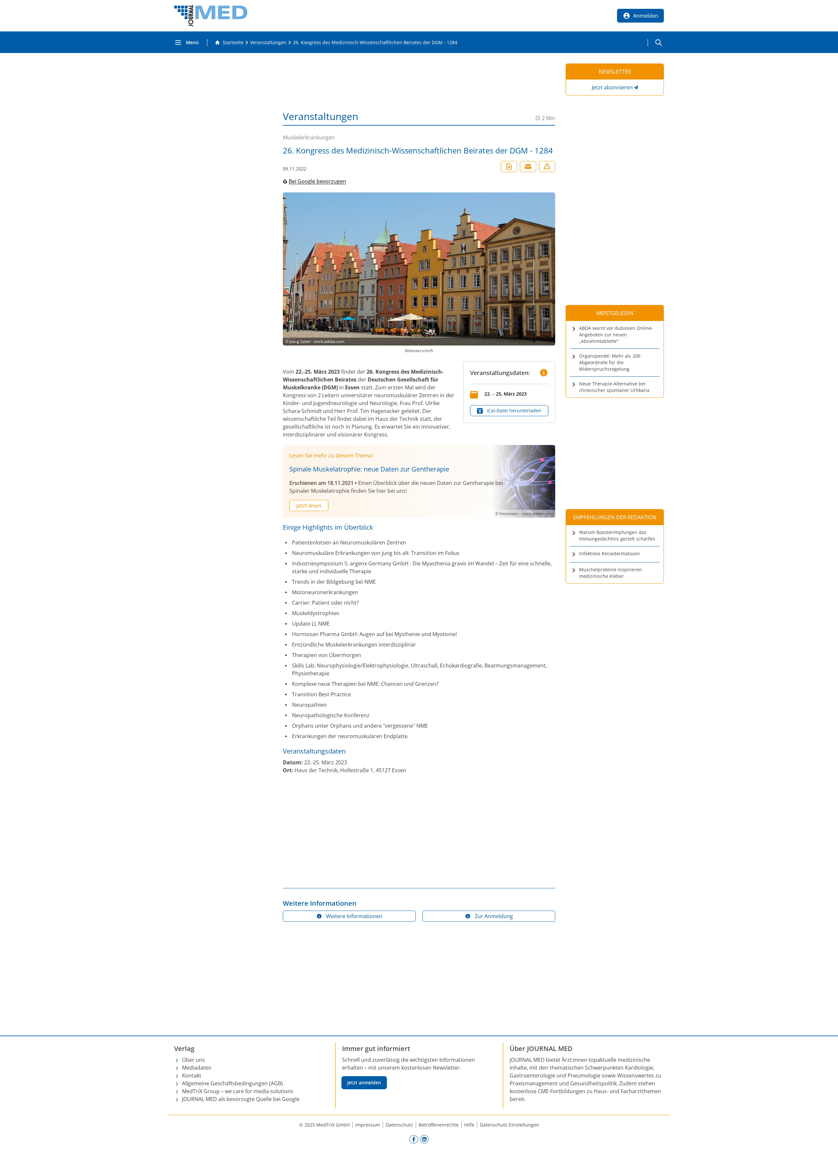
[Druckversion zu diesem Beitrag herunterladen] (509, 166)
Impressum (367, 1125)
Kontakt (191, 1075)
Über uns (193, 1059)
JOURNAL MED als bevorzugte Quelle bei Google (241, 1099)
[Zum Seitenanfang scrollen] (826, 1143)
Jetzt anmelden (364, 1082)
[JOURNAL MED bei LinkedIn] (424, 1139)
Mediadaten (196, 1067)
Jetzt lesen (308, 505)
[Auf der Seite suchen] (658, 42)
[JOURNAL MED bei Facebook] (414, 1139)
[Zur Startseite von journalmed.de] (210, 16)
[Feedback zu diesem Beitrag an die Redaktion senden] (547, 166)
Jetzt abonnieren (612, 87)
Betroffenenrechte (439, 1125)
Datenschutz (399, 1125)
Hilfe (469, 1125)
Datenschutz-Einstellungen (509, 1125)
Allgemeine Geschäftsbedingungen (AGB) (232, 1083)
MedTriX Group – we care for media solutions (237, 1091)
